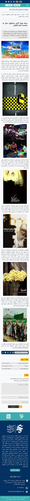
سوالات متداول (15, 470)
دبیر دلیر (9, 5)
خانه (27, 15)
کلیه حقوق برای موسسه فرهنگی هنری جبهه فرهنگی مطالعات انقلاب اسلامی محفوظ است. (15, 498)
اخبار (23, 15)
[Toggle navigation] (27, 5)
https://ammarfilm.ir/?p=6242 (21, 352)
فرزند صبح (17, 5)
